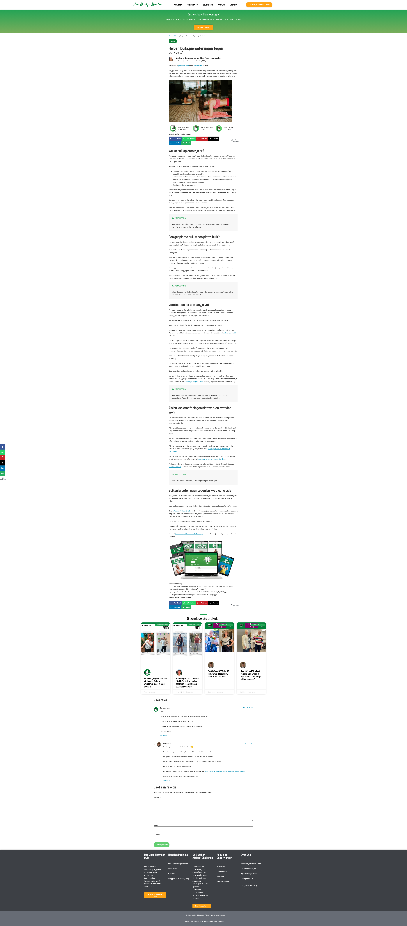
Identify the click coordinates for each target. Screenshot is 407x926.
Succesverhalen (223, 881)
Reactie (157, 797)
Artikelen (191, 4)
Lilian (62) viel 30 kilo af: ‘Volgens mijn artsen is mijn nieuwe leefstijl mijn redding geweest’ (250, 675)
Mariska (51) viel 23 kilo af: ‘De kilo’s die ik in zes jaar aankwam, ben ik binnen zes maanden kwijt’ (187, 682)
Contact (233, 4)
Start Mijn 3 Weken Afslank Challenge (189, 534)
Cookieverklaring (191, 915)
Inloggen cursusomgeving (178, 878)
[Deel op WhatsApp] (2, 452)
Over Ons (221, 4)
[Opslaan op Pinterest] (2, 457)
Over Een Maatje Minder (178, 863)
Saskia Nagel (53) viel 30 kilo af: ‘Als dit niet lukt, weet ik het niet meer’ (218, 674)
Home (170, 36)
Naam (157, 825)
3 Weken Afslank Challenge (183, 511)
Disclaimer (200, 915)
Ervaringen (208, 4)
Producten (177, 4)
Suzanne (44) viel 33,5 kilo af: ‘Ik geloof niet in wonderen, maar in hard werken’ (155, 682)
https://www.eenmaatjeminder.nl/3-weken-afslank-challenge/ (225, 771)
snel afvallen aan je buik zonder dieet (211, 459)
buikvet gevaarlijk (229, 333)
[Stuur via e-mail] (2, 473)
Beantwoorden (163, 735)
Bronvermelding (176, 583)
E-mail (157, 835)
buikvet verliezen (175, 467)
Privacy (207, 915)
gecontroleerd (183, 66)
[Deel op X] (2, 463)
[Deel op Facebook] (2, 447)
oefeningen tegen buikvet (194, 381)
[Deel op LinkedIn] (2, 468)
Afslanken (176, 36)
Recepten (220, 876)
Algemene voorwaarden (218, 915)
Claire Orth (198, 66)
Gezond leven (222, 871)
